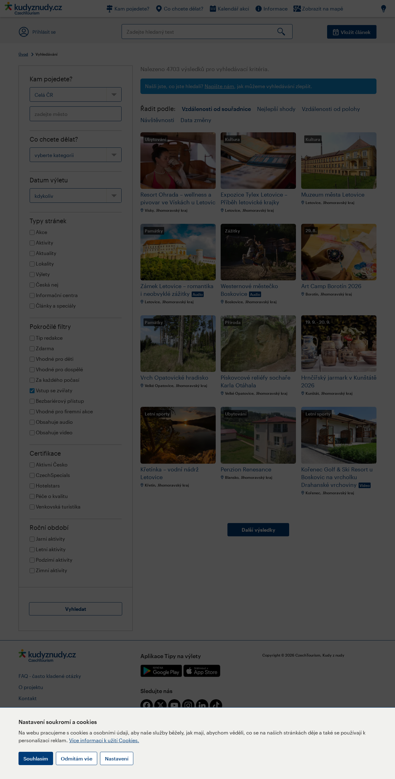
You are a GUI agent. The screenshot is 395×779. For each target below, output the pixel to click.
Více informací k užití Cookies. (104, 740)
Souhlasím (35, 758)
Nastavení (116, 758)
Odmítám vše (76, 758)
